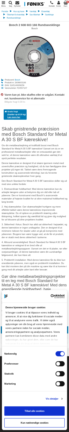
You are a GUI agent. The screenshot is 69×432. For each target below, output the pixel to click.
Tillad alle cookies (34, 411)
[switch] (60, 363)
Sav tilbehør (35, 15)
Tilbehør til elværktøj (15, 15)
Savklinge (49, 15)
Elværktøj (45, 11)
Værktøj (33, 11)
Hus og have (18, 11)
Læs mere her (13, 117)
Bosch (17, 80)
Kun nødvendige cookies (34, 422)
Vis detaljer (52, 398)
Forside (5, 11)
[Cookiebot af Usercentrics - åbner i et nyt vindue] (51, 296)
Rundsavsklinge (14, 18)
